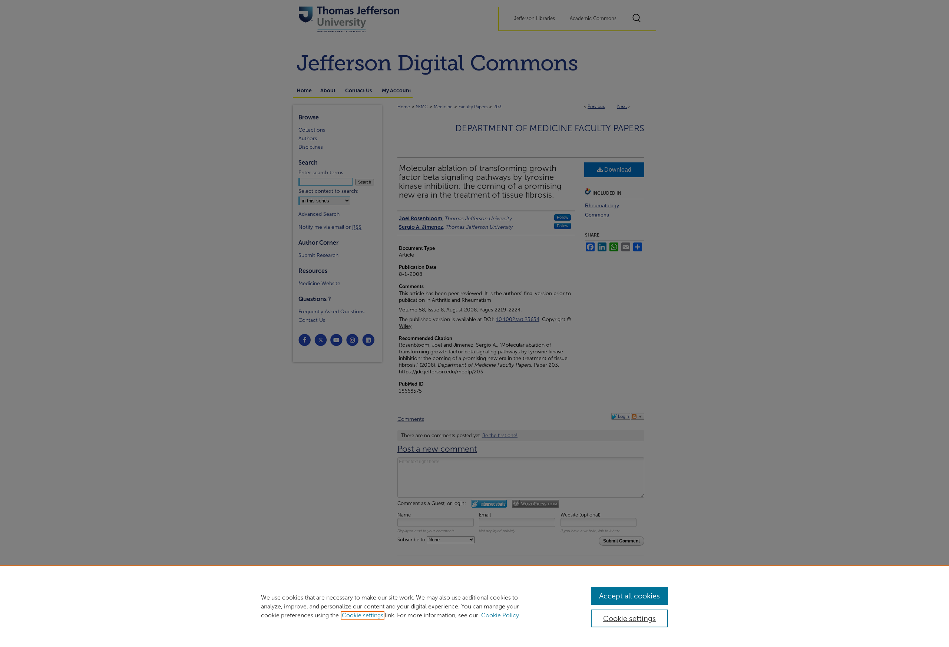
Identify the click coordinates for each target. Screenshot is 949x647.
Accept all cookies (629, 596)
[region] (474, 606)
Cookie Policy (500, 615)
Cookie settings (362, 615)
